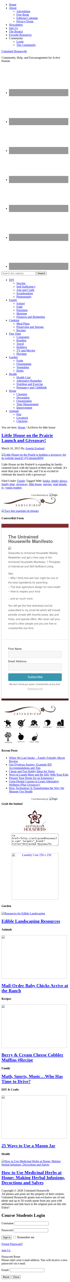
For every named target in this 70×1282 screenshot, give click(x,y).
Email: (5, 1270)
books (46, 480)
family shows (59, 480)
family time (8, 484)
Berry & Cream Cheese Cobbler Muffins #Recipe (32, 1057)
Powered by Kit (35, 688)
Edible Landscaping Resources (30, 921)
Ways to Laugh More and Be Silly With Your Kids (38, 774)
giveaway (21, 484)
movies (47, 484)
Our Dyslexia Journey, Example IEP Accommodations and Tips (30, 766)
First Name (15, 649)
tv (2, 487)
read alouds (59, 484)
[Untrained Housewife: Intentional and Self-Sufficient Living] (35, 831)
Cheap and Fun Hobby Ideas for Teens (32, 771)
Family (21, 480)
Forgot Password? (12, 1244)
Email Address (17, 661)
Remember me (25, 1237)
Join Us (5, 1250)
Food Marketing (38, 495)
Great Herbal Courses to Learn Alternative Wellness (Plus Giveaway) (34, 783)
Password (7, 1230)
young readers (13, 487)
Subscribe (35, 677)
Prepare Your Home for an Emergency (31, 778)
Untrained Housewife (14, 51)
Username (7, 1223)
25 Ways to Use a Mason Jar (28, 1145)
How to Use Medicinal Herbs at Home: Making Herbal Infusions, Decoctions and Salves (33, 1177)
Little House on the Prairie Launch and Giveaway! (27, 438)
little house (35, 484)
